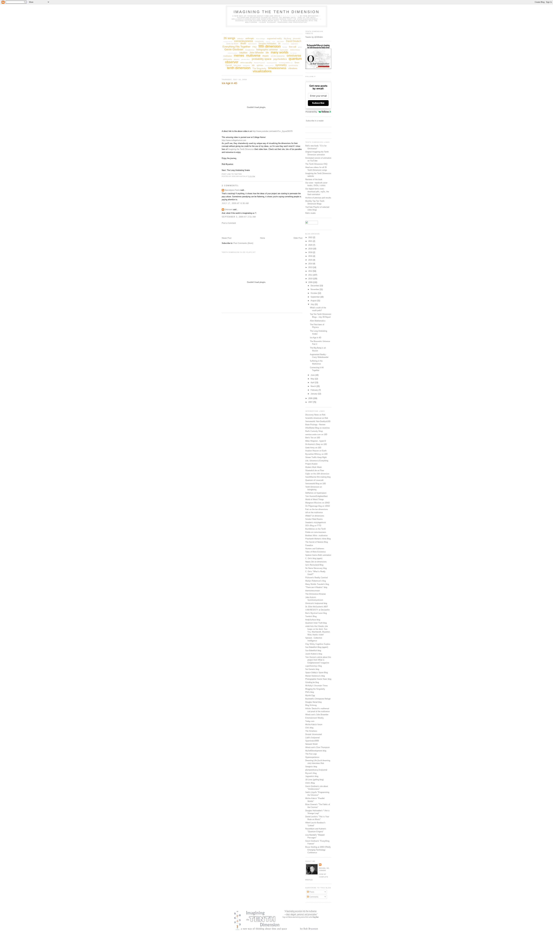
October (314, 293)
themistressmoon (312, 591)
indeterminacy (295, 50)
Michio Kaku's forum (313, 724)
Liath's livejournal (312, 738)
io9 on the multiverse (314, 512)
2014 (310, 264)
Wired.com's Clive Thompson (317, 747)
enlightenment (285, 43)
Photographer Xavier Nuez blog (318, 679)
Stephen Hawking (269, 65)
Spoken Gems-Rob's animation (318, 555)
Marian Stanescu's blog (315, 676)
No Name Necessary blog (316, 568)
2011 (310, 275)
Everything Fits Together (236, 46)
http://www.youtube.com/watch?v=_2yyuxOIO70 (272, 131)
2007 (310, 402)
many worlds (279, 52)
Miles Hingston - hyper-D (315, 441)
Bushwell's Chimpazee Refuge (318, 699)
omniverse (294, 55)
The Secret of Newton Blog (316, 542)
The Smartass (311, 731)
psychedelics (280, 59)
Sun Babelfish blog (313, 650)
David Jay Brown (232, 43)
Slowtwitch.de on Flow (314, 470)
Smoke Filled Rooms (314, 519)
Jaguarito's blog (311, 776)
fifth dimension (269, 46)
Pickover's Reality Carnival (316, 577)
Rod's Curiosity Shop (314, 431)
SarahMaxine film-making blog (318, 477)
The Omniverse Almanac (315, 594)
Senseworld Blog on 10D (315, 483)
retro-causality (246, 62)
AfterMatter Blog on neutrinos (317, 428)
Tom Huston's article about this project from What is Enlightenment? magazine (318, 660)
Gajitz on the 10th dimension (317, 474)
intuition (243, 52)
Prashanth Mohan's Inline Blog (318, 539)
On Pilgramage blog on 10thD (317, 506)
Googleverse (249, 50)
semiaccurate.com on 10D (316, 434)
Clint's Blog (310, 783)
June (313, 375)
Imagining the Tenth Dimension (276, 12)
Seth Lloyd (237, 65)
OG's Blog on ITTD (313, 526)
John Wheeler (256, 52)
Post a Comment (229, 223)
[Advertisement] (255, 29)
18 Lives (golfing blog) (314, 780)
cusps (273, 41)
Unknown (228, 209)
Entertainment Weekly (314, 718)
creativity (268, 41)
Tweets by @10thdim (314, 37)
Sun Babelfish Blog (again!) (316, 647)
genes (300, 47)
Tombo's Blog (311, 616)
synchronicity (293, 65)
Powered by (311, 112)
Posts (311, 892)
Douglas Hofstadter (267, 43)
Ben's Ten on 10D (312, 438)
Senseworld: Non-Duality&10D (317, 421)
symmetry (281, 65)
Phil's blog (309, 692)
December (315, 286)
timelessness (277, 68)
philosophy (227, 59)
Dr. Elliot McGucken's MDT (316, 607)
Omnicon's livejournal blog (316, 603)
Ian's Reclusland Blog (314, 565)
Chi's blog (309, 728)
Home (262, 238)
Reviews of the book (313, 179)
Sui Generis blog (312, 669)
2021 (310, 241)
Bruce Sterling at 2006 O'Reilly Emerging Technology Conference (318, 850)
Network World (311, 744)
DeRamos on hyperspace (315, 493)
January (314, 394)
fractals (285, 47)
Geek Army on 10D (313, 447)
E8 (279, 44)
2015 (310, 260)
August (314, 301)
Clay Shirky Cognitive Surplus (317, 644)
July (313, 304)
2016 (310, 256)
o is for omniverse (278, 56)
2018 (310, 252)
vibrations (292, 68)
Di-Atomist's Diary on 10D (316, 444)
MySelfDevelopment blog (315, 751)
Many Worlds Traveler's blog (317, 584)
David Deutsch (293, 41)
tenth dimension (238, 68)
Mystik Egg (310, 695)
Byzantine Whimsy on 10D (316, 454)
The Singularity (259, 68)
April (313, 382)
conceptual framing (227, 41)
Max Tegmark (293, 53)
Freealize (309, 545)
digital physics (252, 43)
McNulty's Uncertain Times (316, 686)
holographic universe (267, 49)
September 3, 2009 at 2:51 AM (239, 217)
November (315, 289)
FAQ (254, 47)
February (315, 390)
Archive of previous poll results (318, 198)
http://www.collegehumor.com (234, 140)
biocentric (297, 39)
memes (239, 55)
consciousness (243, 40)
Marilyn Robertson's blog (315, 581)
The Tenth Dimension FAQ (316, 164)
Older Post (297, 238)
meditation (227, 56)
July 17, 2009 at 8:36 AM (235, 203)
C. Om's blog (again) (313, 558)
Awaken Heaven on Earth (315, 451)
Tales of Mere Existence (315, 552)
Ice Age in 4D (229, 83)
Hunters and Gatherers (314, 549)
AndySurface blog (312, 620)
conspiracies (259, 41)
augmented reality (274, 38)
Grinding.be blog (312, 682)
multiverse (253, 55)
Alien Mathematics (317, 321)
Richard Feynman (259, 62)
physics (236, 59)
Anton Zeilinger (260, 38)
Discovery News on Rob (315, 415)
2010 (310, 279)
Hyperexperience (312, 757)
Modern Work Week (313, 467)
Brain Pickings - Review (315, 424)
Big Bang (287, 39)
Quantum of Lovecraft (314, 480)
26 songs (229, 38)
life (267, 52)
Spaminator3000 (312, 741)
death (243, 43)
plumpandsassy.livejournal (316, 770)
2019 (310, 249)
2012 (310, 271)
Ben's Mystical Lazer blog (316, 613)
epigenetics (294, 43)
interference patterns (232, 53)
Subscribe (318, 103)
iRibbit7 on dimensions (314, 516)
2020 (310, 245)
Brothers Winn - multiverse (316, 535)
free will (292, 46)
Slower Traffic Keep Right (316, 457)
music (265, 55)
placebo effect (245, 59)
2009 (310, 282)
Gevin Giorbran (233, 49)
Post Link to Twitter (232, 174)
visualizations (262, 71)
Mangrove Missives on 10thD (317, 503)
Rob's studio (310, 213)
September (315, 297)
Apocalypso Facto (232, 190)
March (313, 386)
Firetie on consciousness (315, 532)
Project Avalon (311, 464)
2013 (310, 267)
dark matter (280, 41)
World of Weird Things (314, 499)
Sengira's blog (311, 766)
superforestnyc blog (313, 666)
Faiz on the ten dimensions (316, 509)
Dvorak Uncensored (313, 734)
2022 (310, 237)
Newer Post (226, 238)
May (313, 379)
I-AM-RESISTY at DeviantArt (317, 610)
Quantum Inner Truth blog (316, 623)
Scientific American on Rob (316, 418)
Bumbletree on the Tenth (315, 529)
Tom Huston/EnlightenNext (316, 496)
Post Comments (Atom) (243, 243)
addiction (240, 38)
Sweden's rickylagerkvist (315, 522)
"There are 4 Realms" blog (316, 587)
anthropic (249, 38)
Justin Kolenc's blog (313, 654)
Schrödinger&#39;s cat (285, 62)
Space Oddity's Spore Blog (316, 672)
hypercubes (284, 50)
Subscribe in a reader (315, 121)
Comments (313, 897)
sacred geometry (272, 62)
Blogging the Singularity (315, 689)
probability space (261, 59)
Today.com (309, 721)
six (253, 65)
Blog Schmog (311, 705)
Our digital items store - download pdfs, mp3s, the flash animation (317, 191)
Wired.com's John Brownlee (316, 714)
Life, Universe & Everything (316, 461)
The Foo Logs (311, 754)
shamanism (246, 65)
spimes (260, 65)
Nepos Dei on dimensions (316, 562)
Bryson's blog (311, 773)
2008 (310, 398)
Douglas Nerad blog (313, 702)
